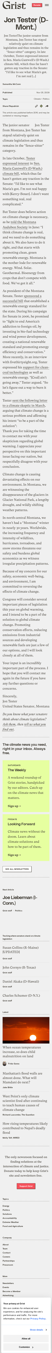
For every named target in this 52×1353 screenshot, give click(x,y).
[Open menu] (46, 5)
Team (5, 1248)
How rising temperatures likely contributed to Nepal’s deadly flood (25, 1128)
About (6, 1244)
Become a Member (12, 1291)
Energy (6, 1206)
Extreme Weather (11, 1222)
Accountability (10, 1218)
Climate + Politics (41, 99)
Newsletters (8, 1283)
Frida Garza (13, 1063)
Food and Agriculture (13, 1226)
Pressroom (8, 1265)
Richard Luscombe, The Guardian (18, 1114)
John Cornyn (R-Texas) (19, 967)
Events (6, 1287)
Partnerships (9, 1260)
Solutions (7, 1214)
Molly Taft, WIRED (11, 1137)
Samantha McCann (12, 84)
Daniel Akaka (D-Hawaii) (21, 981)
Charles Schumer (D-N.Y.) (21, 995)
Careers (6, 1256)
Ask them (9, 724)
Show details (36, 1330)
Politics (18, 910)
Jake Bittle (8, 1087)
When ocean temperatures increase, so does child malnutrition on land (22, 1052)
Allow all (26, 1338)
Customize (24, 1347)
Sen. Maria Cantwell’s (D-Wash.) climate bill (22, 168)
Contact (6, 1252)
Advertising (8, 1295)
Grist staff (7, 910)
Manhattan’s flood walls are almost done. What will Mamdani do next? (22, 1078)
